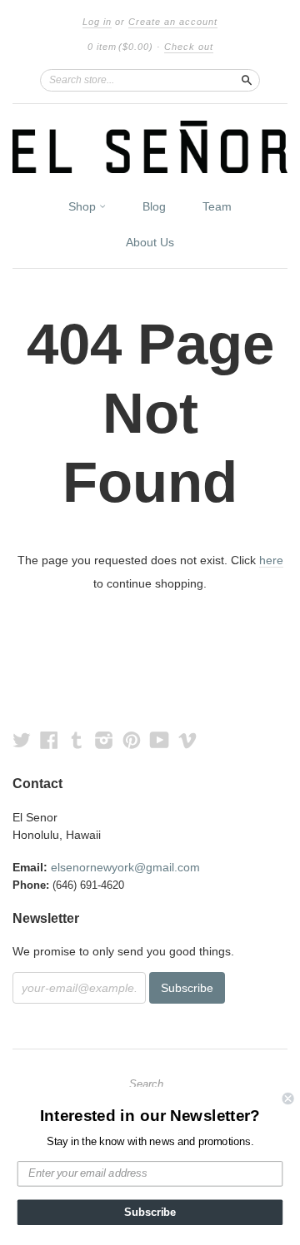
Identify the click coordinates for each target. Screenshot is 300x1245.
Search (146, 1084)
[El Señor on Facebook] (49, 740)
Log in (97, 22)
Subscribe (150, 1212)
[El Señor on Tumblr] (77, 740)
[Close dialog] (288, 1098)
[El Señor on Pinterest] (131, 740)
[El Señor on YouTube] (159, 740)
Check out (188, 47)
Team (217, 206)
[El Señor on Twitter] (21, 740)
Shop (83, 206)
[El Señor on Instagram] (104, 740)
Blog (154, 206)
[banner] (150, 147)
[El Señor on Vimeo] (187, 740)
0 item (120, 47)
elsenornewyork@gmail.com (125, 867)
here (271, 560)
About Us (150, 242)
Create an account (173, 22)
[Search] (247, 80)
